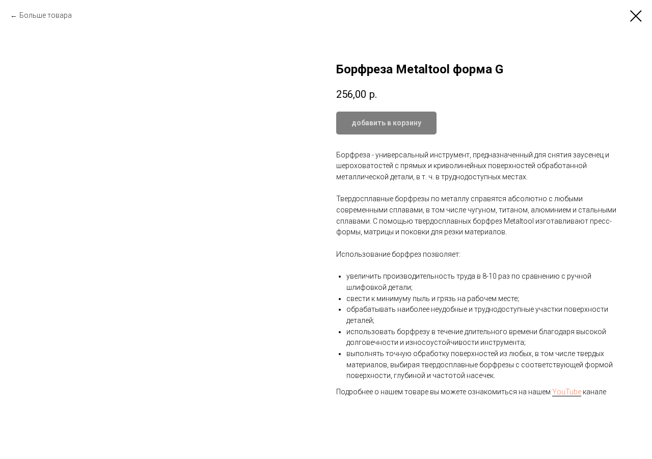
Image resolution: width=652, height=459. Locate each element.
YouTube (566, 392)
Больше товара (45, 15)
